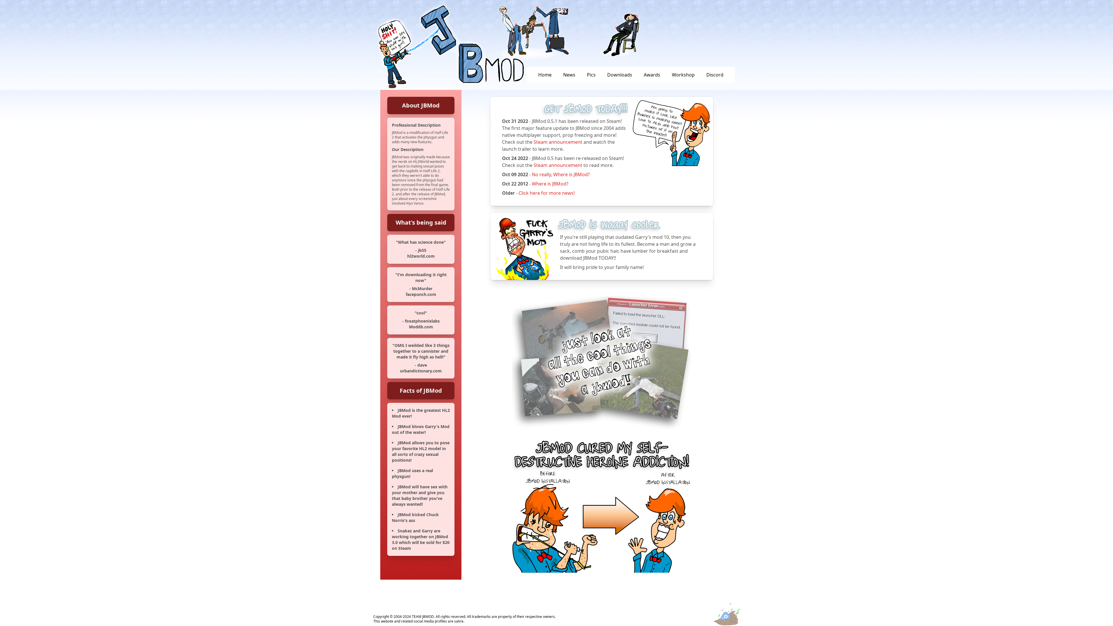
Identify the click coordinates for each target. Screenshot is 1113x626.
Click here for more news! (547, 193)
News (569, 75)
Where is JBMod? (550, 184)
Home (545, 75)
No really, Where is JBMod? (561, 174)
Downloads (619, 75)
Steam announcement (558, 142)
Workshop (683, 75)
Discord (714, 75)
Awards (652, 75)
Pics (591, 75)
